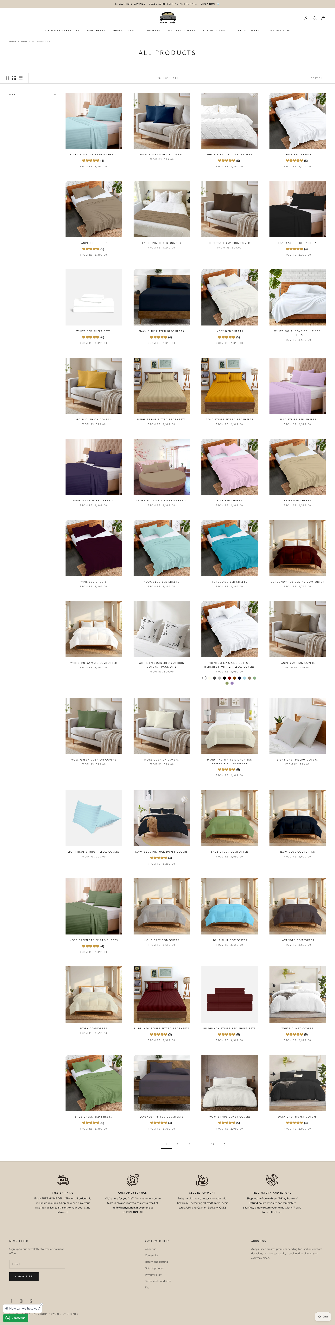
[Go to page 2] (225, 1144)
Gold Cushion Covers (93, 419)
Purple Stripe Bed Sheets (93, 500)
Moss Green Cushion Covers (94, 759)
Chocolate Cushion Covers (229, 243)
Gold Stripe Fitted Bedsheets (230, 419)
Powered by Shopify (63, 1313)
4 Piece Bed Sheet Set (62, 30)
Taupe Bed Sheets (93, 243)
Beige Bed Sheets (297, 500)
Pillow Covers (214, 30)
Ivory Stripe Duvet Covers (229, 1116)
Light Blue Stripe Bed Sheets (93, 154)
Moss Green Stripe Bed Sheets (93, 940)
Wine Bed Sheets (93, 581)
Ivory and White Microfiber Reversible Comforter (229, 761)
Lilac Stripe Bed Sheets (298, 419)
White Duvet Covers (297, 1028)
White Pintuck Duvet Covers (229, 154)
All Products (41, 41)
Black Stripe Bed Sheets (297, 243)
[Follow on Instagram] (21, 1301)
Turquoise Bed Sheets (229, 581)
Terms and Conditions (158, 1281)
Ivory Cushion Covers (161, 759)
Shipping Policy (154, 1268)
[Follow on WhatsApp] (31, 1301)
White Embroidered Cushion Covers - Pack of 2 (161, 664)
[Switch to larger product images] (7, 78)
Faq (147, 1287)
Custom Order (278, 30)
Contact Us (151, 1255)
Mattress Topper (181, 30)
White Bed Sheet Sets (93, 331)
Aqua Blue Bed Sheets (162, 581)
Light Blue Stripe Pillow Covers (94, 851)
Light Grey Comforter (162, 940)
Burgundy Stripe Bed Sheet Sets (229, 1028)
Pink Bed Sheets (229, 500)
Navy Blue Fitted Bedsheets (161, 331)
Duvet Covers (124, 30)
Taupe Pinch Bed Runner (161, 243)
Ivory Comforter (93, 1028)
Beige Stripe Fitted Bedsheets (161, 419)
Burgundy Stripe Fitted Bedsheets (162, 1028)
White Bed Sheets (297, 154)
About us (150, 1249)
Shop (24, 41)
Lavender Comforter (297, 940)
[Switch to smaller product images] (14, 78)
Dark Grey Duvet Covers (297, 1116)
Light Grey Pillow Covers (297, 759)
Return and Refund (156, 1262)
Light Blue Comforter (229, 940)
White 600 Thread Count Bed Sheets (297, 333)
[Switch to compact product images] (20, 78)
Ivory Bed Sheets (229, 331)
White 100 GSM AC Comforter (93, 663)
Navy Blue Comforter (297, 851)
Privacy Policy (153, 1275)
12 (213, 1144)
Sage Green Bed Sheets (93, 1116)
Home (13, 41)
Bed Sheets (96, 30)
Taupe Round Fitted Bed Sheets (161, 500)
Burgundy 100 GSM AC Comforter (297, 581)
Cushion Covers (246, 30)
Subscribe (24, 1276)
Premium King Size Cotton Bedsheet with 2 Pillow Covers (229, 664)
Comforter (151, 30)
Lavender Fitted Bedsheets (162, 1116)
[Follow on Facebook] (11, 1301)
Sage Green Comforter (229, 851)
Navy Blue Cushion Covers (161, 154)
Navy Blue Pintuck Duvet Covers (161, 851)
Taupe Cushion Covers (298, 663)
